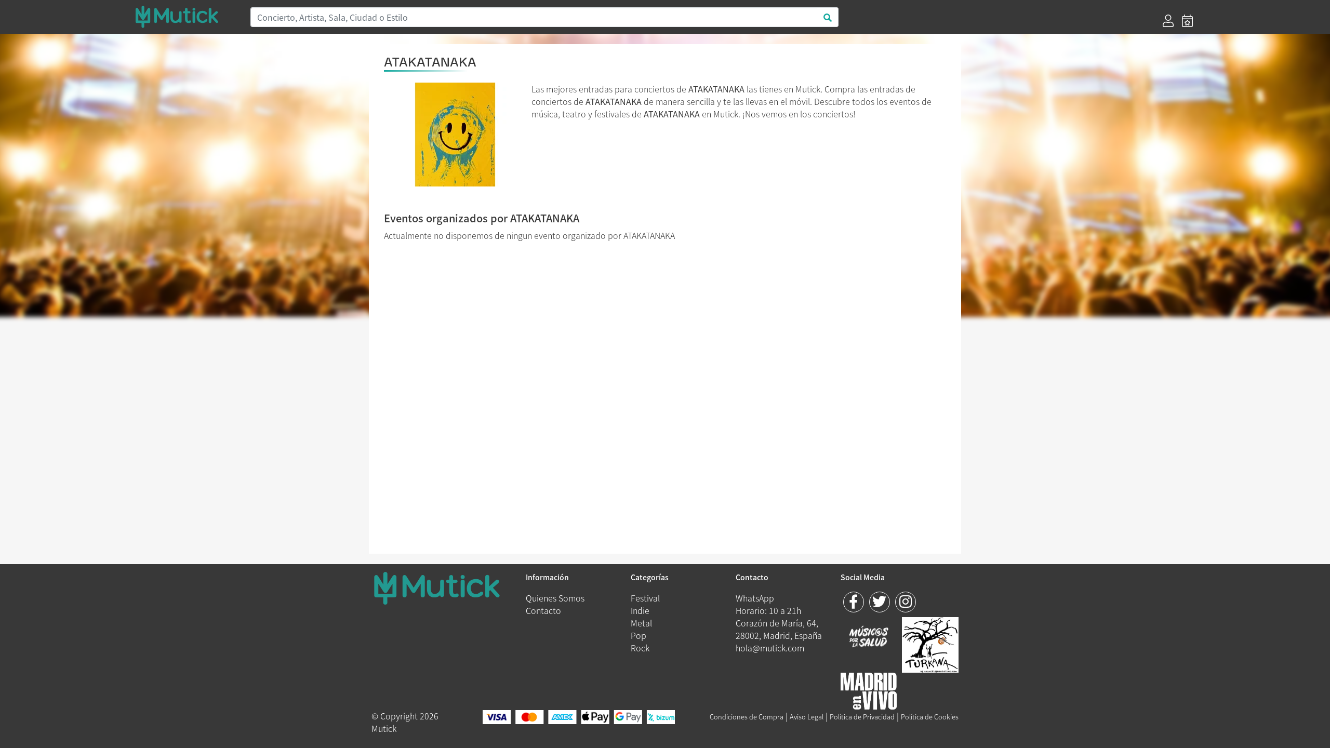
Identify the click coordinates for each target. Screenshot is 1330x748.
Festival (645, 598)
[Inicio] (186, 16)
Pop (638, 635)
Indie (640, 610)
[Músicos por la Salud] (869, 637)
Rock (640, 648)
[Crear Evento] (1187, 21)
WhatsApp (755, 598)
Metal (641, 623)
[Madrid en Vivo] (930, 643)
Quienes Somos (555, 598)
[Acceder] (1168, 21)
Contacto (543, 610)
